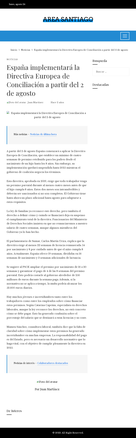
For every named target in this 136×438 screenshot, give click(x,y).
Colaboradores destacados (52, 363)
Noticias (12, 59)
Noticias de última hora (43, 134)
